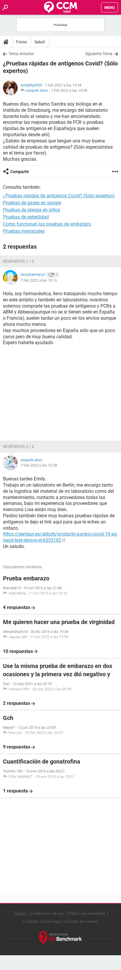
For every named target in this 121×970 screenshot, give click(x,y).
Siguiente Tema (98, 53)
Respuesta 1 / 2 (18, 261)
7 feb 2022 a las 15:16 (39, 280)
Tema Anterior (21, 53)
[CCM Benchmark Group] (60, 938)
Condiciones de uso (47, 913)
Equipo (20, 913)
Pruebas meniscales (24, 231)
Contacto (30, 921)
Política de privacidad (86, 913)
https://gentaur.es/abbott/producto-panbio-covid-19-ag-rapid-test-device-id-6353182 (60, 537)
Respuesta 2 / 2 (18, 446)
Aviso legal (51, 921)
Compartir (19, 171)
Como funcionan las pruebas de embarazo (47, 224)
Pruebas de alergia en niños (31, 210)
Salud (39, 42)
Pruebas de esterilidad (26, 217)
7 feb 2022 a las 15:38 (69, 90)
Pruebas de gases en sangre (32, 203)
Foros (21, 42)
